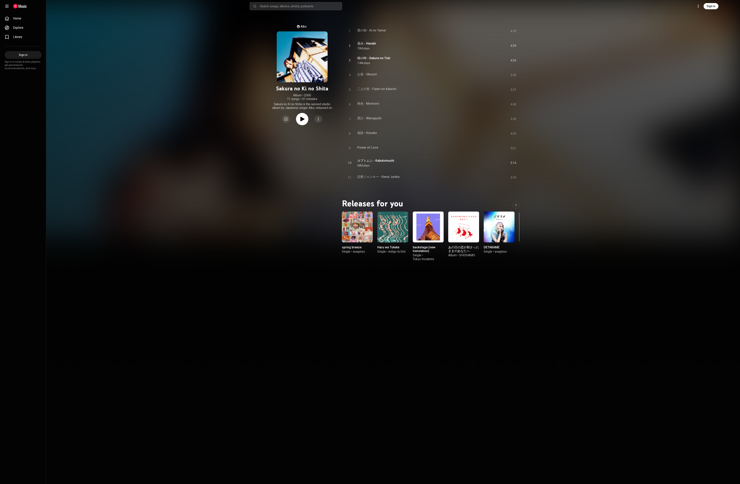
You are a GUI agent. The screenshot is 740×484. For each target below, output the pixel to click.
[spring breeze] (357, 227)
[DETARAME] (499, 227)
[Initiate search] (255, 6)
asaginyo (359, 251)
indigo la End (396, 251)
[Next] (516, 205)
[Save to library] (286, 119)
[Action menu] (318, 119)
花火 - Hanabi (366, 43)
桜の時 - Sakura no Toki (373, 58)
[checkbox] (513, 46)
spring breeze (352, 247)
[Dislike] (490, 46)
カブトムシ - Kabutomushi (375, 160)
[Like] (482, 46)
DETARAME (492, 247)
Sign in (711, 6)
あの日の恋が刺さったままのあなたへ (463, 249)
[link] (23, 18)
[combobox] (301, 6)
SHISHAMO (467, 255)
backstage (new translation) (424, 249)
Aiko (304, 26)
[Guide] (7, 6)
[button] (286, 119)
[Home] (20, 6)
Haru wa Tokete (388, 247)
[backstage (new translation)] (428, 227)
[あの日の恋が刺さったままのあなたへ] (463, 227)
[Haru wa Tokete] (392, 227)
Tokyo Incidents (423, 259)
